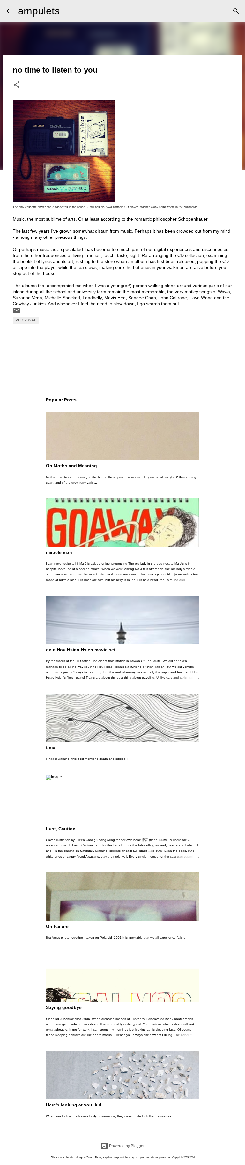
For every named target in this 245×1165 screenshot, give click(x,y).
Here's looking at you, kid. (74, 1104)
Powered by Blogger (126, 1146)
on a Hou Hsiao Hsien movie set (80, 649)
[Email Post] (16, 313)
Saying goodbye (64, 1007)
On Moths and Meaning (71, 465)
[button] (16, 85)
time (50, 747)
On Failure (57, 926)
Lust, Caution (61, 828)
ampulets (39, 11)
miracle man (59, 552)
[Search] (68, 11)
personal (25, 320)
